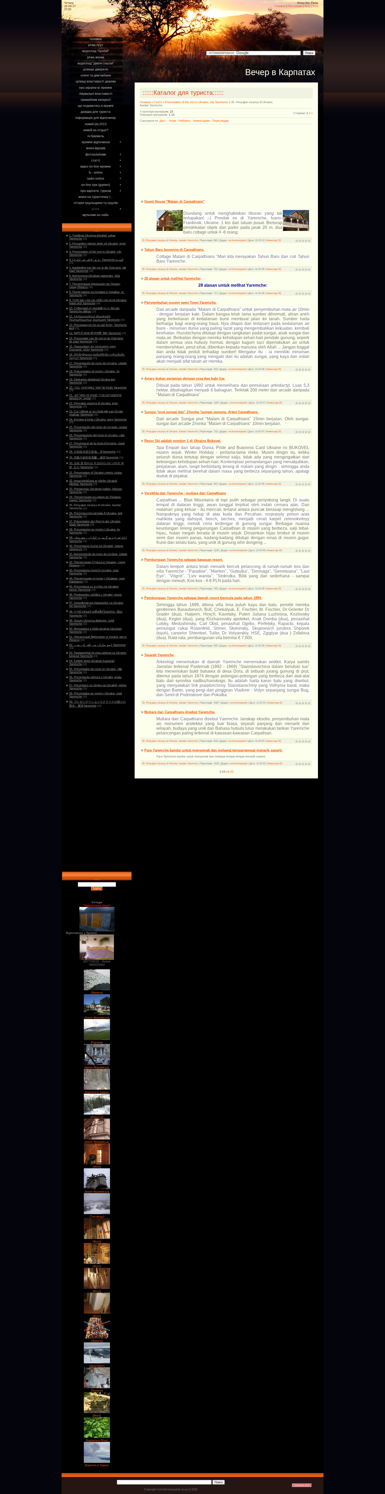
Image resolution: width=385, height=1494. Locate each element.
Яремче (97, 992)
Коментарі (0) (273, 240)
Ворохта (96, 1117)
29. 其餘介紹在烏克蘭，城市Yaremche (93, 457)
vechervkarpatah (237, 240)
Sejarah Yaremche (159, 655)
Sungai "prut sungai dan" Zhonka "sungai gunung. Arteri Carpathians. (201, 412)
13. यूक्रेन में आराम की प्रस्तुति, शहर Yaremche (95, 333)
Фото (97, 1166)
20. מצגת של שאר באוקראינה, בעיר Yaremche (97, 387)
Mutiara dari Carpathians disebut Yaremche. (179, 712)
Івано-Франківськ (96, 1017)
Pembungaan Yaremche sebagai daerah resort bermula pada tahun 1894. (203, 598)
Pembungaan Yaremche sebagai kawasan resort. (183, 560)
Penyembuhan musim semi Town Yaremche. (180, 303)
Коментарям (201, 120)
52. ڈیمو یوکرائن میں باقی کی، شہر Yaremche (97, 644)
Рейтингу (185, 120)
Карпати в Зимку (97, 1092)
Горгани (97, 1042)
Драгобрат (97, 1365)
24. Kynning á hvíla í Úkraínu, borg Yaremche (98, 419)
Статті (158, 102)
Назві (172, 120)
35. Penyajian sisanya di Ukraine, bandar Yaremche (170, 240)
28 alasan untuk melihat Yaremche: (172, 278)
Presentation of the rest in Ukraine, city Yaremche (196, 102)
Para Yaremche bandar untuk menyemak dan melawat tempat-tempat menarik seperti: (213, 750)
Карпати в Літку (97, 1440)
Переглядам (220, 120)
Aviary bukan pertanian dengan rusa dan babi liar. (184, 378)
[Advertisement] (96, 29)
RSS (315, 6)
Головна (279, 6)
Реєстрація (295, 6)
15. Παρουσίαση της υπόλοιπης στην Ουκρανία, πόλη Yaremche (92, 348)
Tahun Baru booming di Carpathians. (174, 250)
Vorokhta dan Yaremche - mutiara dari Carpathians (185, 493)
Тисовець (96, 1216)
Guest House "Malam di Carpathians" (174, 201)
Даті (162, 120)
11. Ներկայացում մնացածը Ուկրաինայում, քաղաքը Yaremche (94, 318)
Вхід (307, 6)
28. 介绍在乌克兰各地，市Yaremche (92, 451)
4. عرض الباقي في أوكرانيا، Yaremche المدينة (96, 259)
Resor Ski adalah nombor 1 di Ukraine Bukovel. (182, 441)
